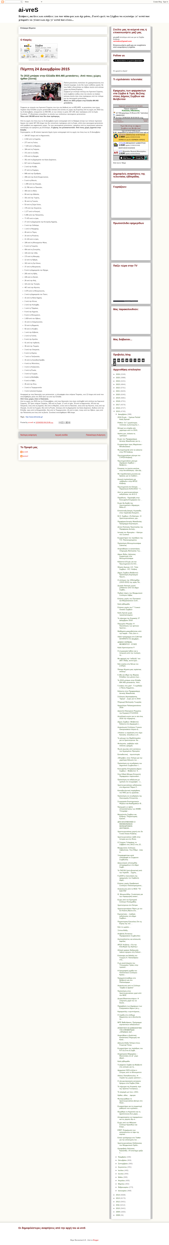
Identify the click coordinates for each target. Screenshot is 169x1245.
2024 (118, 381)
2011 (118, 1205)
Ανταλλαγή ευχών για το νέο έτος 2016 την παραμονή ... (130, 717)
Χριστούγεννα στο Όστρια (128, 905)
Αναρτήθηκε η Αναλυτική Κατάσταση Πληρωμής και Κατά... (129, 1037)
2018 (118, 401)
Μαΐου (120, 1177)
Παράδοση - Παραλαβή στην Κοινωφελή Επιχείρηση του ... (130, 499)
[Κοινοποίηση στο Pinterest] (69, 422)
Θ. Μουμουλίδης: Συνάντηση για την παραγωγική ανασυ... (130, 895)
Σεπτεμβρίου (123, 1164)
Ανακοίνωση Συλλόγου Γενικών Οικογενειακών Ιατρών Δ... (130, 728)
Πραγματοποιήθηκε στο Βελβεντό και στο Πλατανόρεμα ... (127, 980)
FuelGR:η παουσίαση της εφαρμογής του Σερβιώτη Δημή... (128, 878)
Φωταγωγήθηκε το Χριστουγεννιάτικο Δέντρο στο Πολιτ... (130, 1101)
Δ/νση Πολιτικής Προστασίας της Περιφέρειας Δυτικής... (130, 528)
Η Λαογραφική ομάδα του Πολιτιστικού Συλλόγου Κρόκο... (127, 973)
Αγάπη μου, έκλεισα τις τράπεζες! (126, 435)
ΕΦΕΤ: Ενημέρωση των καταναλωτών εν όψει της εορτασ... (128, 1132)
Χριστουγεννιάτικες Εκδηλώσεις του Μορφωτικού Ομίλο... (130, 1144)
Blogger (95, 1240)
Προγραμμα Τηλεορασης (131, 301)
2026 (118, 374)
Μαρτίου (121, 1184)
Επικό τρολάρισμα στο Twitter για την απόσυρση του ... (129, 1139)
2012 (118, 1202)
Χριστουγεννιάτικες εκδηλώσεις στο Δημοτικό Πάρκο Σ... (130, 786)
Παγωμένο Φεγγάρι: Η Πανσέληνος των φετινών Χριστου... (128, 626)
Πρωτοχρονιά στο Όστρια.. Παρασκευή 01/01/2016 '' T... (130, 488)
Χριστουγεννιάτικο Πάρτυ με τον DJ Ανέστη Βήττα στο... (130, 910)
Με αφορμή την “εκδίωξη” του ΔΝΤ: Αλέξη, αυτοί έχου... (129, 660)
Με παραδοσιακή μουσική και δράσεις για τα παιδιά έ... (129, 475)
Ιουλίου (121, 1170)
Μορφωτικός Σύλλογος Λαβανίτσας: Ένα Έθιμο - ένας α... (130, 850)
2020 (118, 394)
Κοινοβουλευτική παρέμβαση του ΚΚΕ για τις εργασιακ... (129, 791)
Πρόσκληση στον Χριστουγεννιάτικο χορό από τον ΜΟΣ (129, 993)
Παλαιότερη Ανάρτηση (95, 435)
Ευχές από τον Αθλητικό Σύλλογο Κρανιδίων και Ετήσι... (127, 1125)
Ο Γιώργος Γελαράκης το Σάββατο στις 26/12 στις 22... (130, 843)
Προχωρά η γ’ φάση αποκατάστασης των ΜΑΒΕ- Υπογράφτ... (129, 809)
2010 (118, 1208)
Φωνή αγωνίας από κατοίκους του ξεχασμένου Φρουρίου (129, 750)
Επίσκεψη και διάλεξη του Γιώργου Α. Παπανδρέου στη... (128, 958)
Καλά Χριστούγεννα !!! (126, 648)
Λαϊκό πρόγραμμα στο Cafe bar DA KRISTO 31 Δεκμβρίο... (130, 638)
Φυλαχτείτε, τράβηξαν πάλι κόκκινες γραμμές (128, 745)
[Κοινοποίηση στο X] (64, 422)
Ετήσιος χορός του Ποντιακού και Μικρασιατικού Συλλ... (129, 600)
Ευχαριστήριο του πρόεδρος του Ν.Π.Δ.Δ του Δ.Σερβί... (130, 1049)
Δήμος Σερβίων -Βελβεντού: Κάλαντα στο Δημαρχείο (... (129, 723)
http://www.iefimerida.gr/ (34, 417)
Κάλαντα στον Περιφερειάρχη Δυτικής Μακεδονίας (129, 692)
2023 (118, 384)
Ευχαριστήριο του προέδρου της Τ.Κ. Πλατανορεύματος (130, 539)
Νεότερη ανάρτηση (28, 435)
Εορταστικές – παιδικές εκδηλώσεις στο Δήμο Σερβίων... (127, 916)
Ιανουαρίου (122, 1191)
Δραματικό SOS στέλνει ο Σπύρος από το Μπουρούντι (130, 1071)
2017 (118, 405)
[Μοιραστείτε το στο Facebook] (67, 422)
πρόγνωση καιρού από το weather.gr (39, 60)
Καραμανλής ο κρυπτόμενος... (129, 1011)
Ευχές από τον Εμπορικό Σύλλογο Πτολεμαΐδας (127, 901)
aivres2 (25, 456)
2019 (118, 398)
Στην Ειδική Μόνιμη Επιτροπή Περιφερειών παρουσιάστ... (129, 775)
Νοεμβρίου (122, 1157)
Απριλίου (121, 1180)
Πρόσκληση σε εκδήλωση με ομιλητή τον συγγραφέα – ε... (130, 781)
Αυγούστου (122, 1167)
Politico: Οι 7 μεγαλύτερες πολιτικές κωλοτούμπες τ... (129, 424)
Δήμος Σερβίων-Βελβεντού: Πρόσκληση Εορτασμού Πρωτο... (128, 575)
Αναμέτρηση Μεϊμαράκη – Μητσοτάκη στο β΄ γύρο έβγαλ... (128, 1056)
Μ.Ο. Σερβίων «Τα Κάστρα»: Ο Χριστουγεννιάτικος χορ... (129, 517)
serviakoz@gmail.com (122, 41)
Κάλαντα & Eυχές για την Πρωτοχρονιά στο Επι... (128, 563)
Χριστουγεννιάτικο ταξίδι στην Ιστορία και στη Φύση (129, 838)
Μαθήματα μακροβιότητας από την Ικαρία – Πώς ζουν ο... (129, 632)
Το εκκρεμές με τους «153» (128, 1092)
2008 (118, 1215)
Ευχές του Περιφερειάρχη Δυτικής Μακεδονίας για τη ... (130, 440)
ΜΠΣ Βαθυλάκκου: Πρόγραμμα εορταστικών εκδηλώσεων (130, 1023)
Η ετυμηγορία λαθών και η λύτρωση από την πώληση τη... (129, 653)
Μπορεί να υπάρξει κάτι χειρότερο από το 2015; (128, 429)
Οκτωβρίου (122, 1160)
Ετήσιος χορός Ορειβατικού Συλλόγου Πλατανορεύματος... (130, 884)
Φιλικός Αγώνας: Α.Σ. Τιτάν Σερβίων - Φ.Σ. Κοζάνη (128, 568)
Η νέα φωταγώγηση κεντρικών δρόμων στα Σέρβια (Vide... (129, 1082)
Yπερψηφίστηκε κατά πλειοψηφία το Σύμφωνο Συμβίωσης (128, 857)
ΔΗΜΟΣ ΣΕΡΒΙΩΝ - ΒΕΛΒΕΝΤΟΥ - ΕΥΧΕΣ (127, 643)
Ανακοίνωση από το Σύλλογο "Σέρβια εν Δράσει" (129, 987)
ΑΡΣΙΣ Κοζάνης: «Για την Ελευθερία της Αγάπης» (128, 946)
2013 (118, 1198)
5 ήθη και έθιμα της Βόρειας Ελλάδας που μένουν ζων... (129, 676)
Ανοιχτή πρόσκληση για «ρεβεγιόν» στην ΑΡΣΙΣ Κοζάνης (127, 481)
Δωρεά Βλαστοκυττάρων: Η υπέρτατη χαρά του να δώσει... (128, 1001)
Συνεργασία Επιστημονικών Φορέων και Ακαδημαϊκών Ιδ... (130, 802)
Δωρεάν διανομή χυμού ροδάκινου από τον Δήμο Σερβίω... (128, 588)
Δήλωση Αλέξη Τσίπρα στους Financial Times (129, 1044)
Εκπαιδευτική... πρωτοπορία (129, 754)
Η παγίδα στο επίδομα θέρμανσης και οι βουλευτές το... (129, 1017)
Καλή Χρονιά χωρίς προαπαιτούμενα (125, 614)
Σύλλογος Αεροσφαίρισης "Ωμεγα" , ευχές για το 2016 (129, 698)
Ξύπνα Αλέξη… (123, 930)
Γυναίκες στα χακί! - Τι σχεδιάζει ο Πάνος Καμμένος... (130, 687)
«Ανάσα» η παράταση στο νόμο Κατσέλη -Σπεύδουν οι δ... (130, 734)
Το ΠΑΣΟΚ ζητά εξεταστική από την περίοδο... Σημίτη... (130, 871)
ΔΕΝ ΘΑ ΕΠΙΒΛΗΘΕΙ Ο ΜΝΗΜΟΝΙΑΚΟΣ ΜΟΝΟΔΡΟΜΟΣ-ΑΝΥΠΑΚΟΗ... (126, 825)
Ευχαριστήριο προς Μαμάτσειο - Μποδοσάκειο (130, 445)
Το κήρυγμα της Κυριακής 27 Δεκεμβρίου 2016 (129, 619)
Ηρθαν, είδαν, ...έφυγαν (127, 1095)
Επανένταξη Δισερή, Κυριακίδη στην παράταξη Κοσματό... (129, 512)
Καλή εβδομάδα (124, 604)
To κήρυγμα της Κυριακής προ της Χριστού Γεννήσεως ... (129, 1087)
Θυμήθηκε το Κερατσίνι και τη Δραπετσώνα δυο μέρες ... (129, 1113)
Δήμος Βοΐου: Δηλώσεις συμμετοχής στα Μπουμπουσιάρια (127, 556)
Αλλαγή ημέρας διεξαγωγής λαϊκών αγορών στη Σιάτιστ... (130, 951)
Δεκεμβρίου (122, 414)
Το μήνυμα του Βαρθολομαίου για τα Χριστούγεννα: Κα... (129, 739)
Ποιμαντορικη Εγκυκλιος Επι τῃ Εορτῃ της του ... (130, 923)
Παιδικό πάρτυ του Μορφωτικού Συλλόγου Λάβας (130, 594)
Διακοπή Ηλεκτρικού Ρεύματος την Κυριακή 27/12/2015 (129, 712)
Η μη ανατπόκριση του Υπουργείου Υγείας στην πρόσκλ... (128, 965)
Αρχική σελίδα (61, 435)
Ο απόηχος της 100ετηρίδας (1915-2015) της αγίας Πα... (129, 581)
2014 (118, 1195)
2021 (118, 391)
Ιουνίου (121, 1174)
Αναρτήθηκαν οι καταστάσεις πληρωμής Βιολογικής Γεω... (130, 550)
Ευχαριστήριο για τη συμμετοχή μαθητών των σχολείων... (130, 1107)
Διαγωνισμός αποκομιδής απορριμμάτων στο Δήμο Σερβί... (128, 865)
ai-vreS (28, 10)
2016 (118, 408)
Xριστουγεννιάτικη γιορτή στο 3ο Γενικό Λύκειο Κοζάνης (130, 832)
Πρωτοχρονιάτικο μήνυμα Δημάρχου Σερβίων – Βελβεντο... (127, 463)
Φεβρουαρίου (123, 1187)
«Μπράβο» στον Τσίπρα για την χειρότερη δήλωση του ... (130, 759)
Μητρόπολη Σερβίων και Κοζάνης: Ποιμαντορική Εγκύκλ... (127, 816)
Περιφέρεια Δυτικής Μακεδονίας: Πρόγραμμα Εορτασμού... (130, 523)
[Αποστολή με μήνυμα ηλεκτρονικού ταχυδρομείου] (60, 422)
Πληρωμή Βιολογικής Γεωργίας (129, 702)
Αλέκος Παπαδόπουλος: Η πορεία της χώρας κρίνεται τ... (130, 1077)
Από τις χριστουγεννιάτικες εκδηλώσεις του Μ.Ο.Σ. (128, 493)
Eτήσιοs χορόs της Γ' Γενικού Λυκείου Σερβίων (129, 608)
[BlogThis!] (62, 422)
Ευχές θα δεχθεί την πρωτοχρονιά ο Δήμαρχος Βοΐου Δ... (128, 505)
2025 (118, 378)
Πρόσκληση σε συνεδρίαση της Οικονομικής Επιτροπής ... (130, 797)
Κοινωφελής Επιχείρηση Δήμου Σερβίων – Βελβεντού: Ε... (130, 770)
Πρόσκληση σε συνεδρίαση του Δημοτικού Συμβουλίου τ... (130, 764)
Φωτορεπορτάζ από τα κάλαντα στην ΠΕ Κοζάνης (130, 451)
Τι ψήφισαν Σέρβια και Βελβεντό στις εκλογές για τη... (130, 1066)
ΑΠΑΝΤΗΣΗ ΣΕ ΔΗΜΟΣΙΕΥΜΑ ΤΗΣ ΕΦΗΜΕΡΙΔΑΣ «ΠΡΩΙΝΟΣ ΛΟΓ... (130, 1030)
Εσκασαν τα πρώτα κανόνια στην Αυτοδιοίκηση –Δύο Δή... (130, 469)
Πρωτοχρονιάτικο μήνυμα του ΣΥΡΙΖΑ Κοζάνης (129, 456)
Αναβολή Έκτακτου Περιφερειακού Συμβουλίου (129, 935)
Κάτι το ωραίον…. (124, 927)
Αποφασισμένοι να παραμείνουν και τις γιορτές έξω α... (130, 1118)
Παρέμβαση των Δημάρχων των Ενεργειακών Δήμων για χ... (130, 1007)
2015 (118, 411)
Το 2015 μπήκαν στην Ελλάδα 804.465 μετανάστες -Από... (129, 681)
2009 (118, 1212)
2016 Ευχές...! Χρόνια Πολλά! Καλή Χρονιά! (129, 418)
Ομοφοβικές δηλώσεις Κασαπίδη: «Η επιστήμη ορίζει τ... (130, 1151)
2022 (118, 388)
